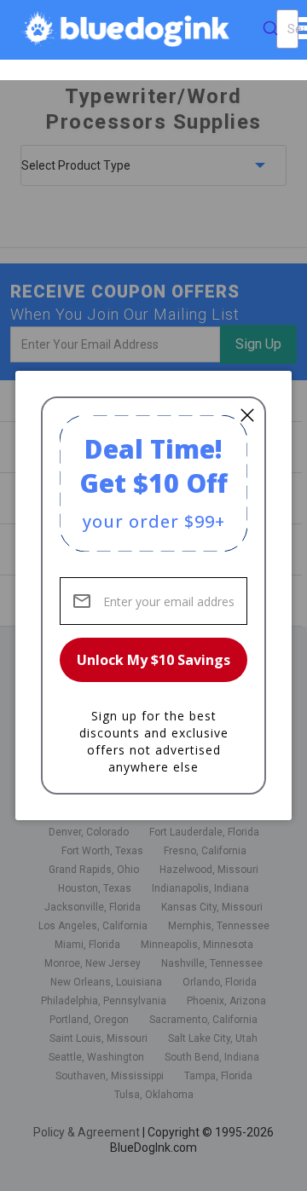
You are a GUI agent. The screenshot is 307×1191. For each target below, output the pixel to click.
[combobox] (287, 29)
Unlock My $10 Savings (153, 659)
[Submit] (270, 29)
